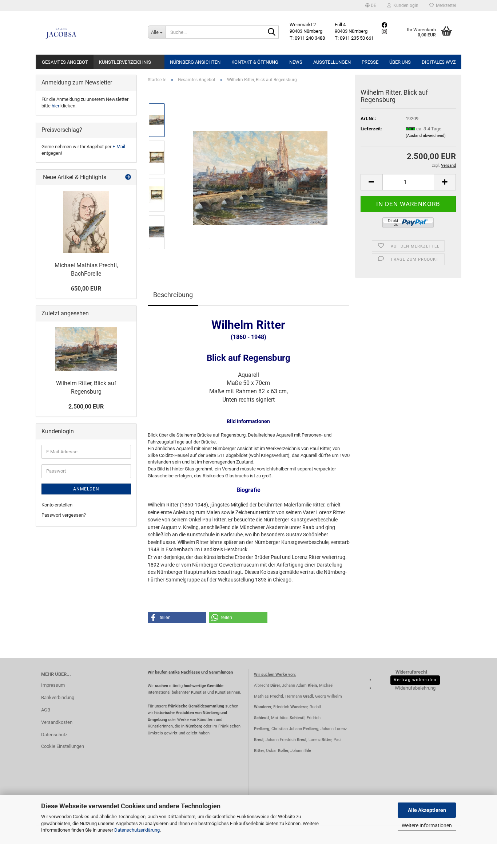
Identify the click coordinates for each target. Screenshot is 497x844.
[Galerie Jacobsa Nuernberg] (89, 33)
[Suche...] (272, 32)
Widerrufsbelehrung (415, 688)
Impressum (53, 685)
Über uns (400, 62)
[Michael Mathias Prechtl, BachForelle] (86, 222)
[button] (371, 5)
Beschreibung (173, 295)
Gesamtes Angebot (65, 62)
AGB (45, 710)
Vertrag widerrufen (415, 679)
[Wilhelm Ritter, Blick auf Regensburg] (260, 175)
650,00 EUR (86, 288)
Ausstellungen (332, 62)
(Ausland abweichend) (426, 135)
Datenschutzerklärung (137, 830)
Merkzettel (445, 5)
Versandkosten (56, 722)
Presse (370, 62)
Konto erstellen (56, 505)
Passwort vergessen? (63, 515)
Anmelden (86, 489)
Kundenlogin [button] (404, 5)
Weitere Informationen (427, 825)
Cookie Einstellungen (62, 746)
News (295, 62)
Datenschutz (54, 734)
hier (55, 106)
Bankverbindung (57, 697)
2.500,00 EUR (86, 406)
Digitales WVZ (439, 62)
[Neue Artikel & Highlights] (128, 177)
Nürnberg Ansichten (195, 62)
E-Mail (118, 146)
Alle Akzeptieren (427, 810)
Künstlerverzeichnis (125, 62)
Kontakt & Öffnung (254, 62)
